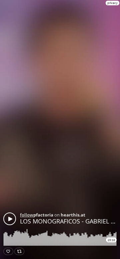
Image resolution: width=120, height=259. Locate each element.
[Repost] (19, 251)
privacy (112, 3)
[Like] (8, 251)
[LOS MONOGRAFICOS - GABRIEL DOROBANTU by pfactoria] (9, 219)
